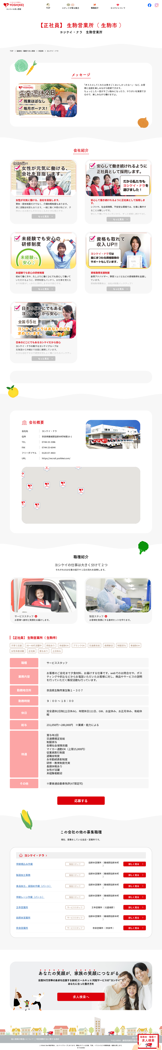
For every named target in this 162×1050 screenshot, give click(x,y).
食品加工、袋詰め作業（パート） (34, 886)
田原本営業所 (23, 917)
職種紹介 (95, 8)
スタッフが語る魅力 (70, 8)
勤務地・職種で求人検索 (26, 51)
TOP (48, 8)
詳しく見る (133, 864)
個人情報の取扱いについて (22, 1039)
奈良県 (40, 51)
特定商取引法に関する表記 (47, 1039)
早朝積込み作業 (24, 864)
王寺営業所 (22, 907)
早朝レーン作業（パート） (30, 897)
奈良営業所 (22, 928)
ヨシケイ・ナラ (34, 855)
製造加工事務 (23, 875)
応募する (81, 800)
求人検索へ (81, 996)
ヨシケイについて (117, 8)
